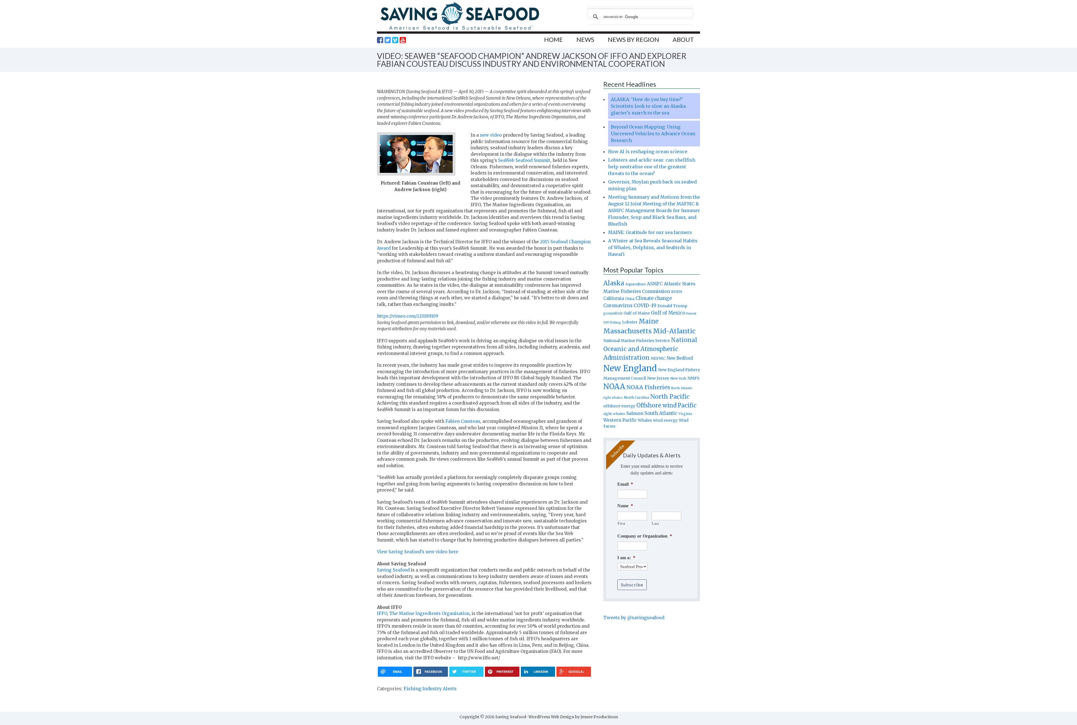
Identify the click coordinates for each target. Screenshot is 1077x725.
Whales (645, 420)
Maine (649, 321)
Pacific (687, 405)
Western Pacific (620, 420)
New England (630, 368)
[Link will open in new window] (380, 40)
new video (491, 135)
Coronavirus (617, 305)
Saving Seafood (393, 570)
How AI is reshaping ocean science (647, 151)
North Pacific (669, 396)
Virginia (685, 414)
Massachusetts (627, 331)
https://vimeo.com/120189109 (407, 316)
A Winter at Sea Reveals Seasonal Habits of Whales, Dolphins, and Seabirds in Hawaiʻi (653, 247)
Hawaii (691, 313)
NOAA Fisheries (648, 387)
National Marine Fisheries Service (636, 340)
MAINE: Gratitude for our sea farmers (650, 232)
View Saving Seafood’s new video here (417, 551)
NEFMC (658, 358)
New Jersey (658, 378)
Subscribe (632, 584)
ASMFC (655, 283)
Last (655, 523)
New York (678, 378)
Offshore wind (656, 405)
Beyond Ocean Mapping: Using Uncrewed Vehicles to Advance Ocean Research (653, 133)
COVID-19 (645, 305)
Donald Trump (672, 305)
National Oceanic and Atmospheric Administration (650, 348)
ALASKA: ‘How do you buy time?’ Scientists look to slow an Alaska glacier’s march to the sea (648, 106)
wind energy (665, 420)
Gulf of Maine (636, 313)
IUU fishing (612, 322)
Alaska (613, 283)
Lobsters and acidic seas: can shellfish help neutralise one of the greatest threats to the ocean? (651, 166)
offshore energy (619, 406)
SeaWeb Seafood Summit (524, 160)
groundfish (612, 313)
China (629, 299)
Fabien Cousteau (462, 421)
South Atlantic (661, 413)
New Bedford (680, 358)
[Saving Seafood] (459, 29)
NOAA (614, 386)
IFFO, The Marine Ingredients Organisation (423, 613)
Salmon (634, 413)
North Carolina (636, 397)
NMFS (693, 378)
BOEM (676, 292)
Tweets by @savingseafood (633, 617)
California (613, 298)
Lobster (630, 322)
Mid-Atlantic (674, 331)
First (621, 523)
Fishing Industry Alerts (430, 688)
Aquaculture (635, 284)
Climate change (654, 298)
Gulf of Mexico (668, 313)
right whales (614, 414)
